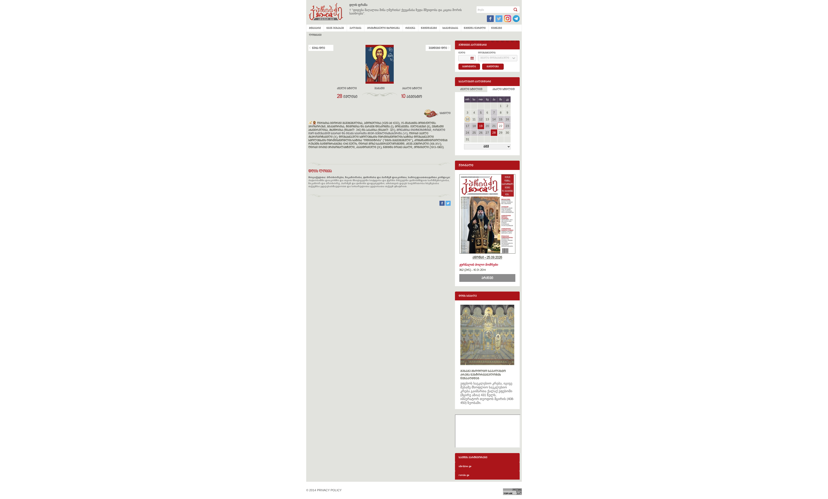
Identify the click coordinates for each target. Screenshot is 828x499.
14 (494, 119)
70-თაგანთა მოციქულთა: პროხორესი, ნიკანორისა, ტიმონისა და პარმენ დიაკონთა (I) (372, 125)
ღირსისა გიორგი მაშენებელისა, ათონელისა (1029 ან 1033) (358, 123)
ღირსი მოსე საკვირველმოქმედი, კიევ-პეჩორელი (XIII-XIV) (399, 144)
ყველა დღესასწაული (494, 58)
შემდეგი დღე (438, 48)
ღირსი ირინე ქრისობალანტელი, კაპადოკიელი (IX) (344, 147)
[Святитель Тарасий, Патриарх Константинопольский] (310, 123)
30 (507, 132)
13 (487, 119)
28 (494, 132)
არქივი (487, 278)
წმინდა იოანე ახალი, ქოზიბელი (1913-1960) (413, 147)
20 (487, 126)
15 (500, 119)
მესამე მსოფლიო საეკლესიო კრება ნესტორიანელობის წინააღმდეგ (483, 374)
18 (474, 126)
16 (507, 119)
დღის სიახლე (468, 296)
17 (467, 126)
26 (481, 132)
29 (500, 132)
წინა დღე (318, 48)
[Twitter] (448, 204)
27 (487, 132)
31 (467, 139)
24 (467, 132)
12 (481, 119)
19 (481, 126)
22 (500, 126)
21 (494, 126)
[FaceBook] (442, 204)
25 (474, 132)
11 (474, 119)
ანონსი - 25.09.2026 (487, 258)
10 (467, 119)
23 (507, 126)
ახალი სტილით (503, 89)
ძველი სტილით (471, 89)
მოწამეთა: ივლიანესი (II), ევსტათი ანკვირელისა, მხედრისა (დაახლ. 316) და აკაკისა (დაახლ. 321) (376, 128)
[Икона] (314, 123)
